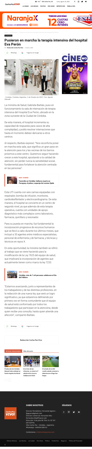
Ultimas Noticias (12, 441)
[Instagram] (78, 1)
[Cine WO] (75, 61)
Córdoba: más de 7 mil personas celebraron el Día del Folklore (37, 276)
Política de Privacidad (75, 441)
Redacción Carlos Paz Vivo (15, 48)
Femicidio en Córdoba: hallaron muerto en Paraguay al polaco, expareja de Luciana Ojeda (36, 182)
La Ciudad (26, 6)
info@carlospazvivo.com (45, 432)
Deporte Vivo (61, 6)
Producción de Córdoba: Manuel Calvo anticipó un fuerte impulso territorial (12, 371)
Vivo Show (51, 6)
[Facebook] (74, 1)
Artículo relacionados (13, 351)
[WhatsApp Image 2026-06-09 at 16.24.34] (75, 93)
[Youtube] (86, 1)
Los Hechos (34, 6)
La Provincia (13, 32)
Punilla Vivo (71, 6)
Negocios (64, 441)
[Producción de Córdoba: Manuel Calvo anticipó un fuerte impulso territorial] (12, 361)
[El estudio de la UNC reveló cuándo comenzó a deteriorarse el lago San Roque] (50, 361)
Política (43, 6)
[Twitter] (82, 1)
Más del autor (28, 351)
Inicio (6, 32)
